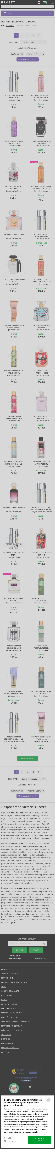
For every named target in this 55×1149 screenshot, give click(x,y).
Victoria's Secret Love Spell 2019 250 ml (13, 142)
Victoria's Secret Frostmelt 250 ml (41, 647)
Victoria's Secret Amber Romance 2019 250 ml (41, 188)
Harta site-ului (7, 995)
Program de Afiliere (10, 1048)
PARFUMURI (10, 26)
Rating (4, 1000)
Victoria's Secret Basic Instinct (13, 599)
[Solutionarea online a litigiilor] (26, 1081)
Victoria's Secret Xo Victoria (13, 188)
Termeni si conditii (9, 973)
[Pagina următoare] (38, 35)
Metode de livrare (9, 1004)
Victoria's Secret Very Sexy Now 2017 (41, 554)
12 (33, 35)
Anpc (3, 987)
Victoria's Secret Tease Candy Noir (41, 142)
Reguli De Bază (7, 978)
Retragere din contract (11, 1026)
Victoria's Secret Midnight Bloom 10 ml (13, 738)
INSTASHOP (5, 1039)
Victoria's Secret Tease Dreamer (41, 326)
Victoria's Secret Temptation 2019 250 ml (41, 281)
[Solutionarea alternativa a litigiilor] (26, 1074)
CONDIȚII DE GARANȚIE (10, 991)
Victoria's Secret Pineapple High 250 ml (14, 417)
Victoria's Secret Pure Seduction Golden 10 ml (41, 508)
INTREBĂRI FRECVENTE (10, 1017)
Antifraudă (6, 1035)
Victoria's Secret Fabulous (41, 417)
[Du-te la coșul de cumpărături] (44, 2)
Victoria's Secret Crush (14, 234)
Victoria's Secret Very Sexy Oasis (14, 281)
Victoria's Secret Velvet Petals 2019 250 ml (41, 97)
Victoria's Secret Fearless (14, 507)
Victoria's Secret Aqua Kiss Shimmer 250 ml (13, 463)
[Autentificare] (39, 2)
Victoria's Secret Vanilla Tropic (13, 554)
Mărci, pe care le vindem (11, 1030)
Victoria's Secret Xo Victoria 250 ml (41, 463)
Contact (5, 969)
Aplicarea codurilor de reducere (15, 1022)
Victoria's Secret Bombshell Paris (14, 647)
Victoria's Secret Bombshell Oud (41, 235)
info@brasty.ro (40, 958)
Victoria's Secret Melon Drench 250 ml (14, 372)
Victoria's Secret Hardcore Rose (41, 372)
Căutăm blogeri (8, 1043)
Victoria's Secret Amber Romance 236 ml (14, 326)
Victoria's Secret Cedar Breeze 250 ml (41, 692)
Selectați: (13, 42)
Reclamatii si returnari (11, 1013)
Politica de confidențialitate (14, 982)
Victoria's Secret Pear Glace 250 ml (41, 599)
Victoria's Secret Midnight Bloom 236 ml (14, 692)
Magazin (5, 1052)
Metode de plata (8, 1008)
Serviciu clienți (15, 957)
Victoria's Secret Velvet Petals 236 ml (41, 738)
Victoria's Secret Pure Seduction (13, 97)
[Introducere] (2, 25)
